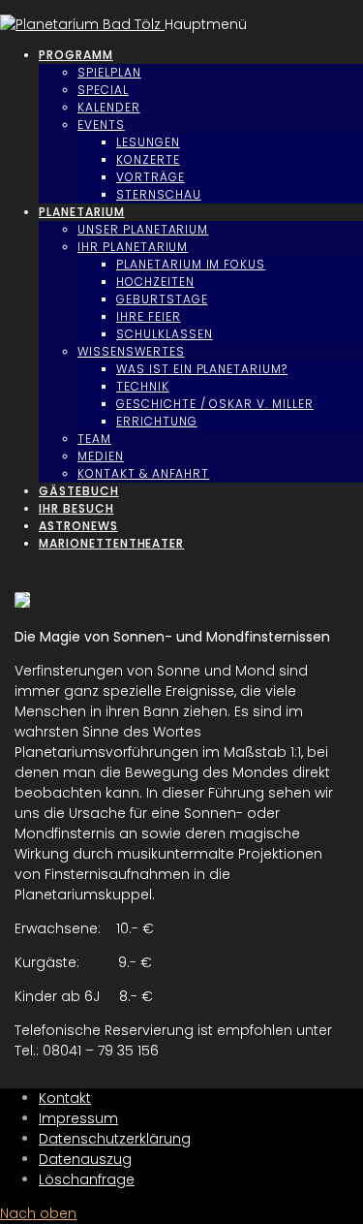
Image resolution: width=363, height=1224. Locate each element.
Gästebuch (79, 491)
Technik (142, 386)
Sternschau (158, 194)
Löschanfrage (87, 1179)
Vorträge (150, 177)
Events (101, 124)
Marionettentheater (111, 543)
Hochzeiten (155, 281)
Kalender (108, 107)
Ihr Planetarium (132, 246)
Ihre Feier (148, 316)
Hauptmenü (206, 24)
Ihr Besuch (76, 508)
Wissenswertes (130, 351)
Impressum (78, 1118)
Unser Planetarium (142, 229)
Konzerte (148, 159)
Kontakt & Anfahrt (143, 473)
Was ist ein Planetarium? (201, 369)
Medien (100, 456)
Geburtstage (162, 299)
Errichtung (156, 421)
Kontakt (65, 1098)
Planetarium (82, 212)
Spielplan (109, 72)
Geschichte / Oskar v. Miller (215, 403)
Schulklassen (164, 334)
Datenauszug (85, 1159)
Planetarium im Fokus (190, 264)
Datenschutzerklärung (115, 1138)
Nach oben (38, 1213)
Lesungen (148, 142)
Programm (76, 55)
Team (94, 438)
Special (103, 89)
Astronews (78, 526)
